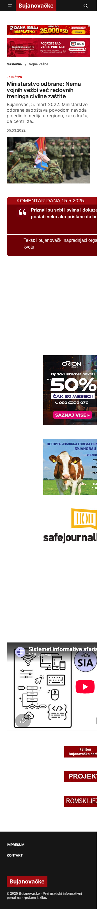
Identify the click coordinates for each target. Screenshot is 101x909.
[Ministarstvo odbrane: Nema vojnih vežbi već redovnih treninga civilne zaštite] (48, 160)
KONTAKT (14, 855)
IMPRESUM (15, 845)
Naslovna (14, 64)
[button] (10, 5)
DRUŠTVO (15, 77)
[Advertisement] (49, 305)
